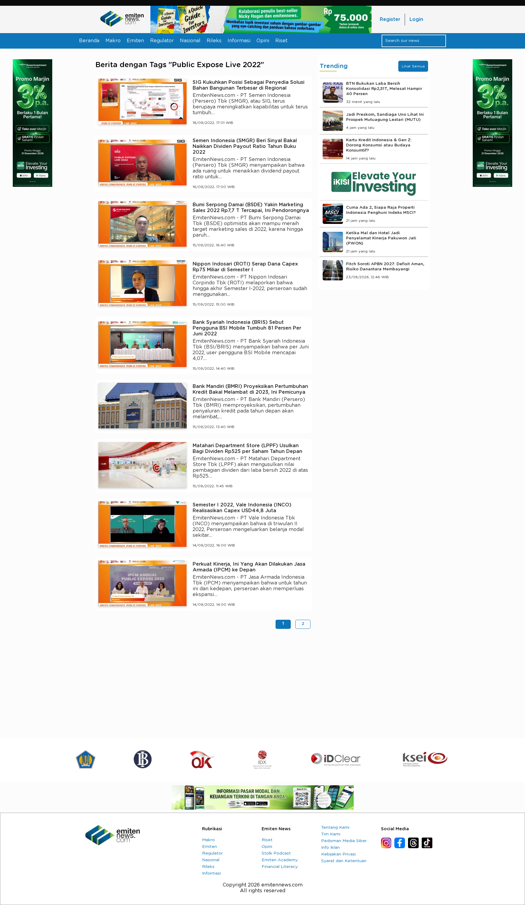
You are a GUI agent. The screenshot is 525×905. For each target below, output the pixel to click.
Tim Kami (330, 834)
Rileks (214, 40)
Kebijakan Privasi (338, 854)
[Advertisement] (203, 680)
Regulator (162, 40)
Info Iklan (330, 847)
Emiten (135, 40)
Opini (262, 40)
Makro (113, 40)
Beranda (89, 40)
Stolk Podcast (276, 853)
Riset (281, 40)
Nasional (190, 40)
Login (416, 19)
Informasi (239, 40)
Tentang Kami (335, 827)
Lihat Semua (413, 66)
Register (390, 19)
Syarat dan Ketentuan (343, 861)
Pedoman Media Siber (344, 841)
